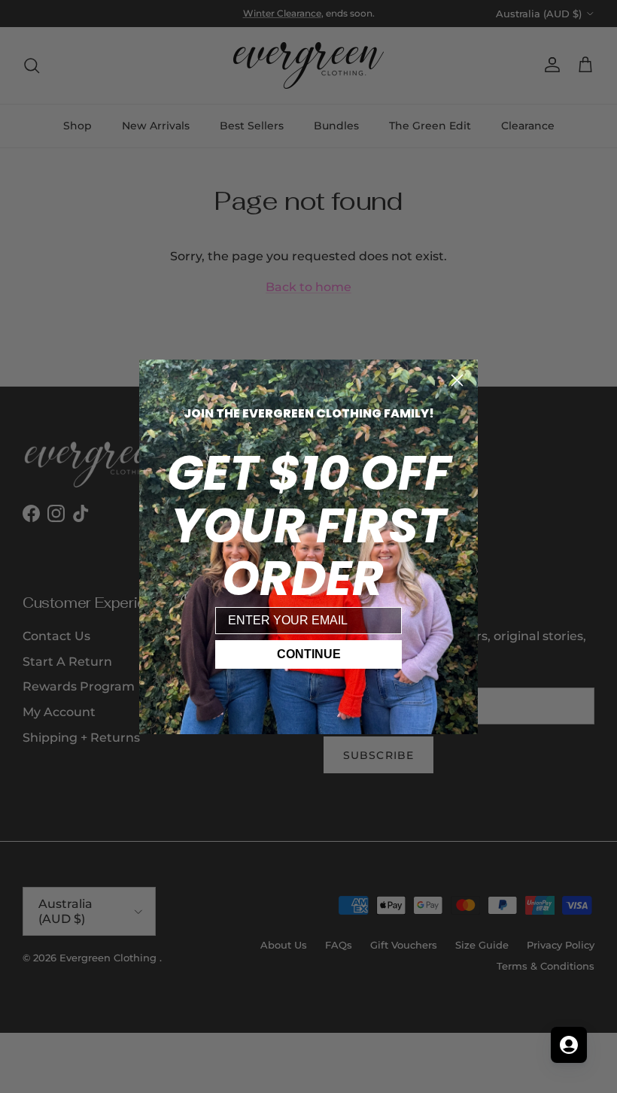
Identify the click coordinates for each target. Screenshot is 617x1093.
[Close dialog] (457, 380)
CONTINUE (309, 654)
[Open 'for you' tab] (569, 1045)
